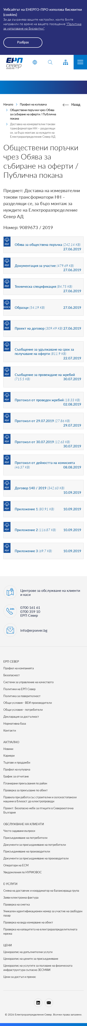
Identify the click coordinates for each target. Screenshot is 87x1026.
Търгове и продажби (16, 762)
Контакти (9, 730)
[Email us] (49, 1002)
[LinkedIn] (38, 1002)
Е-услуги (10, 884)
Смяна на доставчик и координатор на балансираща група (41, 890)
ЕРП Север (11, 661)
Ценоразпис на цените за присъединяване (30, 958)
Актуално (11, 742)
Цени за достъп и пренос (19, 977)
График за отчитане (16, 776)
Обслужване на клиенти (23, 824)
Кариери (8, 755)
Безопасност (11, 675)
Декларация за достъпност (21, 716)
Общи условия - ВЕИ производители (27, 702)
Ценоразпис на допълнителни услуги (27, 952)
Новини (8, 749)
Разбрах (23, 42)
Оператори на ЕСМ (16, 865)
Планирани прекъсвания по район (25, 783)
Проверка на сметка (16, 904)
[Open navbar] (80, 62)
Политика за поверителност (22, 696)
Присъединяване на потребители (25, 837)
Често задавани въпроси (19, 831)
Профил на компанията (18, 668)
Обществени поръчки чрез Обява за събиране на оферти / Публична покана (33, 114)
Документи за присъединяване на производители (35, 858)
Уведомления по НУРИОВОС (22, 872)
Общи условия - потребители (23, 709)
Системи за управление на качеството (28, 682)
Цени (7, 945)
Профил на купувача (33, 104)
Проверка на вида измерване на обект (28, 922)
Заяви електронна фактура (20, 897)
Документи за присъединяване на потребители (34, 844)
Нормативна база (14, 723)
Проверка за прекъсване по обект (25, 790)
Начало (8, 104)
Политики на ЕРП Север (19, 689)
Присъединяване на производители (26, 851)
